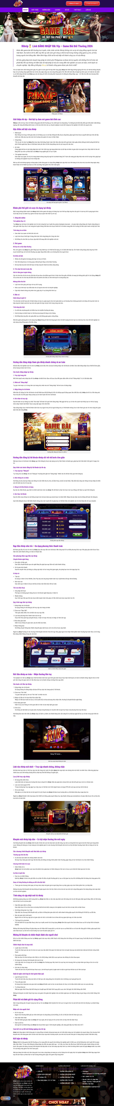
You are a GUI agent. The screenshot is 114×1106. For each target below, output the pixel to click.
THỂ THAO (77, 10)
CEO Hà (51, 1080)
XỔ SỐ (67, 10)
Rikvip (25, 10)
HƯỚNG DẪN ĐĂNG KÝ (66, 1071)
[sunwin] (57, 1101)
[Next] (109, 27)
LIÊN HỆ (88, 10)
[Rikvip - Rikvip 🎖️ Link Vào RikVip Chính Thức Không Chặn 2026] (20, 4)
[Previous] (4, 27)
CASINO (57, 10)
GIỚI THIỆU (34, 10)
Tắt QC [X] (83, 1098)
